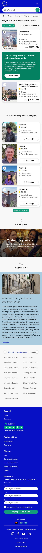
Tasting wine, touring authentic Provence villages (12, 367)
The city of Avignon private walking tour (31, 393)
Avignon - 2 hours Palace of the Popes (12, 362)
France (17, 16)
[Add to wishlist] (4, 32)
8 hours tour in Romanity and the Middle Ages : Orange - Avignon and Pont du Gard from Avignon (31, 383)
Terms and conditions (21, 539)
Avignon (26, 16)
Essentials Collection (11, 463)
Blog (5, 455)
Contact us (7, 419)
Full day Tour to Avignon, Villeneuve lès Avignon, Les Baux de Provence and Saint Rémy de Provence (12, 357)
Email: (6, 500)
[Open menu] (37, 3)
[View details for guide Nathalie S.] (21, 197)
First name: (7, 486)
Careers (6, 470)
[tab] (17, 352)
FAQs (6, 415)
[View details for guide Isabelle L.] (21, 132)
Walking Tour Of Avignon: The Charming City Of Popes (31, 373)
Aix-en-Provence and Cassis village (12, 393)
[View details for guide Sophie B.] (21, 175)
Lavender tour (9, 388)
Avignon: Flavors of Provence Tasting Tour (12, 378)
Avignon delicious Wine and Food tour (12, 383)
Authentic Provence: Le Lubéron (31, 367)
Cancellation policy (21, 546)
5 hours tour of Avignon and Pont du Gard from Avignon (31, 378)
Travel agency (8, 441)
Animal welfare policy (11, 466)
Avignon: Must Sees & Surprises (31, 362)
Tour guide (7, 445)
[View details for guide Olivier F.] (21, 154)
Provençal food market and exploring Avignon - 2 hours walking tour (12, 373)
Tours (10, 16)
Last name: (7, 493)
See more (5, 342)
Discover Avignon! (29, 388)
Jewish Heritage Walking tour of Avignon (12, 398)
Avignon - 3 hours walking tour (31, 357)
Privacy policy (21, 542)
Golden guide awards (11, 459)
